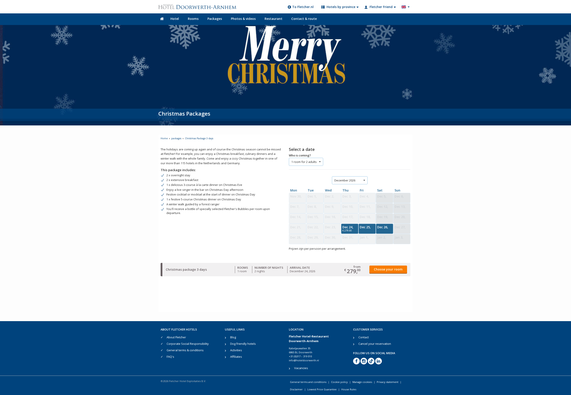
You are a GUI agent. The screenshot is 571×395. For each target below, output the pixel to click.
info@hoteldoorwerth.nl (304, 360)
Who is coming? (300, 155)
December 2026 (344, 180)
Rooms (193, 19)
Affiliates (236, 357)
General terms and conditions (308, 382)
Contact (363, 337)
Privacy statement (387, 382)
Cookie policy (339, 382)
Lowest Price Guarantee (322, 389)
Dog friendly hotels (243, 344)
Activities (236, 350)
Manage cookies (362, 382)
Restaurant (273, 19)
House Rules (348, 389)
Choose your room (388, 269)
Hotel (174, 19)
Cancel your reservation (374, 344)
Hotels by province (341, 7)
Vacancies (301, 368)
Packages (214, 19)
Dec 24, (347, 228)
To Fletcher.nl (303, 7)
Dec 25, (365, 227)
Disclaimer (296, 389)
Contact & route (304, 19)
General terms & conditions (185, 350)
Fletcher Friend (381, 7)
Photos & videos (243, 19)
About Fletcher (176, 337)
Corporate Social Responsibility (188, 344)
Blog (233, 337)
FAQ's (170, 357)
